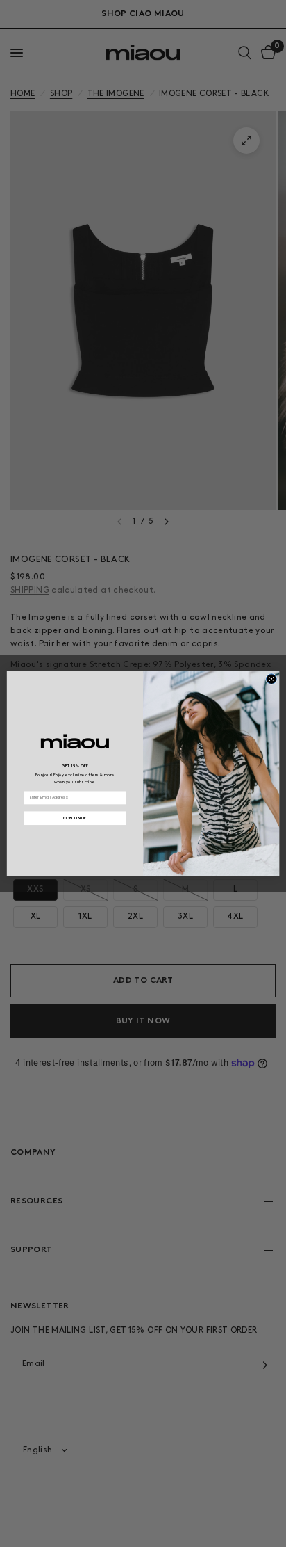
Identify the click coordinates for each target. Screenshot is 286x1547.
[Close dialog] (272, 679)
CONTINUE (75, 818)
